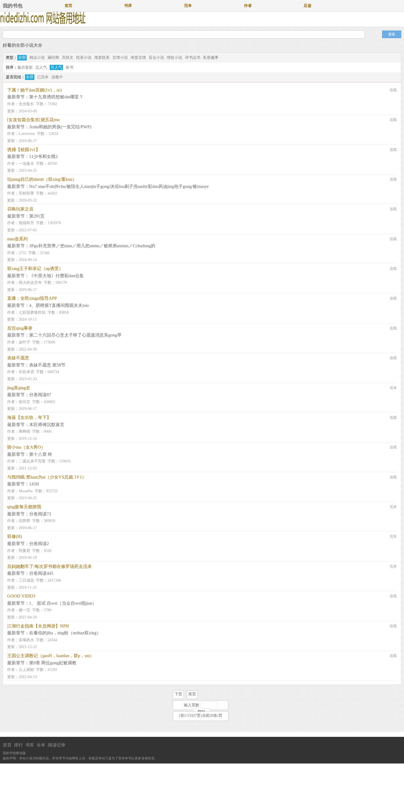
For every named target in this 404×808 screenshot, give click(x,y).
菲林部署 (26, 193)
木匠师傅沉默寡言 (46, 424)
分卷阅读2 (39, 543)
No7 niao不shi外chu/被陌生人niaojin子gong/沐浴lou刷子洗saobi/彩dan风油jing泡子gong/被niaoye (119, 186)
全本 (41, 745)
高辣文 (67, 57)
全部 (22, 57)
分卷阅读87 (40, 394)
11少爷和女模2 (43, 156)
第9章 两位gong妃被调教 (52, 662)
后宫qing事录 (19, 328)
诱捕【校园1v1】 (23, 149)
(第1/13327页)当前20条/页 (200, 715)
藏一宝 (24, 610)
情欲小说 (174, 57)
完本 (188, 6)
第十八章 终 (40, 454)
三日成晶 (26, 580)
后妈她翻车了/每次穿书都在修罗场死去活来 (49, 566)
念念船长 (26, 104)
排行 (18, 745)
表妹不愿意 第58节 (47, 365)
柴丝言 (24, 402)
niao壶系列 (17, 239)
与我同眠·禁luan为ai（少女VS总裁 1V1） (46, 477)
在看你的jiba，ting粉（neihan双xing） (65, 633)
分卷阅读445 (41, 573)
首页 (68, 6)
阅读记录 (56, 745)
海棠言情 (138, 57)
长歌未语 (26, 372)
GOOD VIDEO (21, 596)
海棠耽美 (102, 57)
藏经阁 (53, 57)
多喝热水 (26, 640)
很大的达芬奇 (30, 283)
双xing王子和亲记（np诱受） (35, 268)
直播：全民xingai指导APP (32, 298)
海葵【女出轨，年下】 (29, 417)
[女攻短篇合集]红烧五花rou (33, 119)
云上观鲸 (26, 670)
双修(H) (14, 536)
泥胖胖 (24, 521)
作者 (248, 6)
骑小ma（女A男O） (26, 447)
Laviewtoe (27, 134)
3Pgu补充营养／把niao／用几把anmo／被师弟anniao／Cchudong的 (92, 245)
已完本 (43, 77)
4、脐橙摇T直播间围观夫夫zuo (59, 305)
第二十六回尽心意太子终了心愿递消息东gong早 (75, 335)
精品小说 (37, 57)
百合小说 (156, 57)
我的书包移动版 (14, 753)
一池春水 (26, 164)
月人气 (56, 67)
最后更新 (25, 67)
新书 (69, 67)
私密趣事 (210, 57)
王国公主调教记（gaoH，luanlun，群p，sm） (50, 655)
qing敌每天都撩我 (24, 506)
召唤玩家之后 (20, 209)
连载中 (57, 77)
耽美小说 (84, 57)
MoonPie (26, 491)
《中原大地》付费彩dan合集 (56, 275)
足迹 (307, 6)
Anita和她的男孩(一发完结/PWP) (60, 126)
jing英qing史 (18, 387)
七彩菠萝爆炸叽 (32, 312)
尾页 (192, 694)
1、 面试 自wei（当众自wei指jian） (62, 603)
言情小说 (120, 57)
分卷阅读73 (40, 514)
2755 (22, 253)
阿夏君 (24, 551)
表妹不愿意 (18, 358)
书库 (128, 6)
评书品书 (192, 57)
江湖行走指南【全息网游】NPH (38, 626)
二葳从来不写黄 (32, 461)
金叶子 (24, 342)
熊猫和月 (26, 223)
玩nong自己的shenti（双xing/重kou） (42, 179)
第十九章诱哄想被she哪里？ (56, 97)
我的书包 (13, 6)
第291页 (37, 216)
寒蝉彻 (24, 431)
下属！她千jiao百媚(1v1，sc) (34, 90)
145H (34, 484)
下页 (178, 694)
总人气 (41, 67)
